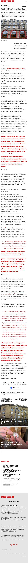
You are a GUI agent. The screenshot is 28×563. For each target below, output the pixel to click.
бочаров (7, 392)
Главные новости (6, 472)
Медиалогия (10, 394)
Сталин (15, 394)
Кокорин (22, 392)
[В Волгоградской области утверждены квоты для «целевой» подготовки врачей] (14, 415)
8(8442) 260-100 (6, 518)
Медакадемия (4, 394)
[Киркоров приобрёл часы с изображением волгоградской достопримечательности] (14, 438)
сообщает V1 (6, 227)
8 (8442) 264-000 (14, 520)
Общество (24, 6)
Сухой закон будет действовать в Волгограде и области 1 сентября (11, 466)
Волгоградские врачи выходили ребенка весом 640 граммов (10, 483)
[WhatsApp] (17, 545)
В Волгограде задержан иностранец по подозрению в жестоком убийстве (12, 479)
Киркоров (18, 392)
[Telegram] (11, 545)
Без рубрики (5, 480)
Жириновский (12, 392)
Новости (4, 467)
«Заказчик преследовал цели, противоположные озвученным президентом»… (7, 400)
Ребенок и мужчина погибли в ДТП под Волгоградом (11, 475)
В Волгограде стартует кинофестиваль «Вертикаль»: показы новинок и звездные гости (12, 470)
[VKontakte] (14, 545)
